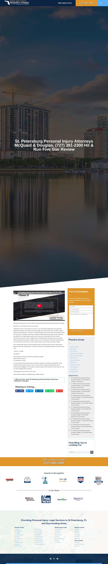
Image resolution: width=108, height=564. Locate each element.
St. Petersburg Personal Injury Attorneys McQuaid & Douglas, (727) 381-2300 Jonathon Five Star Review (82, 403)
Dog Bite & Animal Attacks (76, 353)
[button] (39, 380)
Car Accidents (73, 351)
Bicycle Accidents (74, 346)
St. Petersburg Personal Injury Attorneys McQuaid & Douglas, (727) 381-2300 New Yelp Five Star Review (82, 420)
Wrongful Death (74, 371)
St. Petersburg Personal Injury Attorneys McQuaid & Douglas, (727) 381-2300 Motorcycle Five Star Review (80, 414)
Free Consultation (65, 3)
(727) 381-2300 (86, 3)
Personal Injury (73, 358)
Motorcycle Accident (75, 360)
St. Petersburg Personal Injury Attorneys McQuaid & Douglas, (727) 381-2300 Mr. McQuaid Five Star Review (80, 385)
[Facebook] (50, 558)
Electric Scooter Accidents (76, 355)
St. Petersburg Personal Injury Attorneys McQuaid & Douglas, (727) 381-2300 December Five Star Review (82, 397)
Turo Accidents (73, 369)
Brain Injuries (73, 349)
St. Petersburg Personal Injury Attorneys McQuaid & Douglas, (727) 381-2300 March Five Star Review (81, 409)
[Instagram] (54, 558)
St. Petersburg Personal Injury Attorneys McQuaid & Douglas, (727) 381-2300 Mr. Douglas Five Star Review (80, 379)
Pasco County (79, 540)
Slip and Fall (73, 362)
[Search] (91, 452)
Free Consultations (54, 460)
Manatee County (79, 527)
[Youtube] (57, 558)
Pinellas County (19, 527)
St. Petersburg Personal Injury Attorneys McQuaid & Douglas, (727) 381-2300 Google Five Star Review (81, 426)
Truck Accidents (74, 367)
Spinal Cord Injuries (75, 364)
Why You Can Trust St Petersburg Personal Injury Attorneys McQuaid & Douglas (36, 380)
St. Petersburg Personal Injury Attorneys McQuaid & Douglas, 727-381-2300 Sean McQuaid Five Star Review (80, 391)
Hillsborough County (61, 527)
